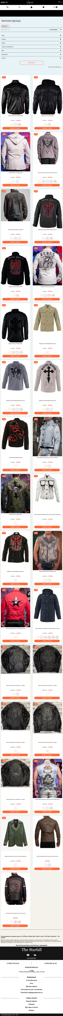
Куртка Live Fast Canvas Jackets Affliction (47, 172)
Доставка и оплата (31, 1007)
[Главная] (60, 2)
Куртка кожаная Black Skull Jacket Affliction (47, 856)
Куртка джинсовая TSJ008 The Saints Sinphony (47, 457)
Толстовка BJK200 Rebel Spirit (15, 457)
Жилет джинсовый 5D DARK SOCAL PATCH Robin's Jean (47, 799)
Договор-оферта (31, 986)
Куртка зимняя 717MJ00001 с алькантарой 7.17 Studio (47, 628)
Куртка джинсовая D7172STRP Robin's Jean (15, 628)
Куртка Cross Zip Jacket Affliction (15, 229)
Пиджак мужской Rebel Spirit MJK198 (47, 400)
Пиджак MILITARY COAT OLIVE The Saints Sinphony (15, 856)
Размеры (31, 1004)
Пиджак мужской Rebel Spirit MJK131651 (47, 229)
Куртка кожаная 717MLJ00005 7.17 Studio (15, 799)
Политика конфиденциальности (31, 992)
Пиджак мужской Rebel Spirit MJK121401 (15, 400)
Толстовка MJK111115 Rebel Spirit (15, 115)
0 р (54, 7)
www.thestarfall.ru (31, 958)
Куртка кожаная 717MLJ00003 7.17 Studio (15, 742)
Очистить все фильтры (54, 67)
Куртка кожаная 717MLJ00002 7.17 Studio (47, 685)
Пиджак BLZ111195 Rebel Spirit (15, 172)
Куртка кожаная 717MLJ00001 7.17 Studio (15, 685)
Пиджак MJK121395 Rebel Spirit (15, 343)
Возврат (31, 1010)
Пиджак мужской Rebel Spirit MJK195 (15, 571)
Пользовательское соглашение (31, 989)
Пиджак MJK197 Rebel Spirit (15, 514)
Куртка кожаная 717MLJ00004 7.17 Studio (47, 742)
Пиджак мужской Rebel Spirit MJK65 (47, 343)
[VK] (35, 955)
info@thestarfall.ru (31, 967)
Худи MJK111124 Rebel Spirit (47, 115)
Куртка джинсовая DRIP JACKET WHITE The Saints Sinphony (47, 514)
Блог (31, 983)
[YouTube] (28, 955)
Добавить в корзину (15, 128)
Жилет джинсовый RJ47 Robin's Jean (47, 571)
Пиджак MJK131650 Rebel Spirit (15, 286)
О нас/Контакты (31, 980)
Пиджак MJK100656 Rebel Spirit (47, 286)
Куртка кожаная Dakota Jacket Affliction (15, 913)
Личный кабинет (31, 1001)
